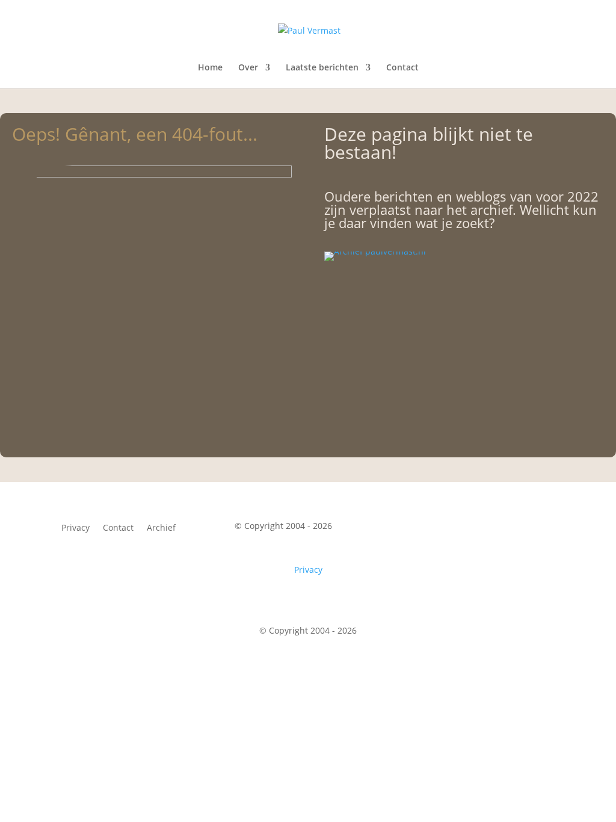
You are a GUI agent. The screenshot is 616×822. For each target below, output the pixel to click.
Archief (161, 528)
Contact (402, 68)
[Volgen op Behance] (545, 528)
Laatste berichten (322, 68)
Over (248, 68)
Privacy (75, 528)
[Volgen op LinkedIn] (517, 528)
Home (210, 68)
